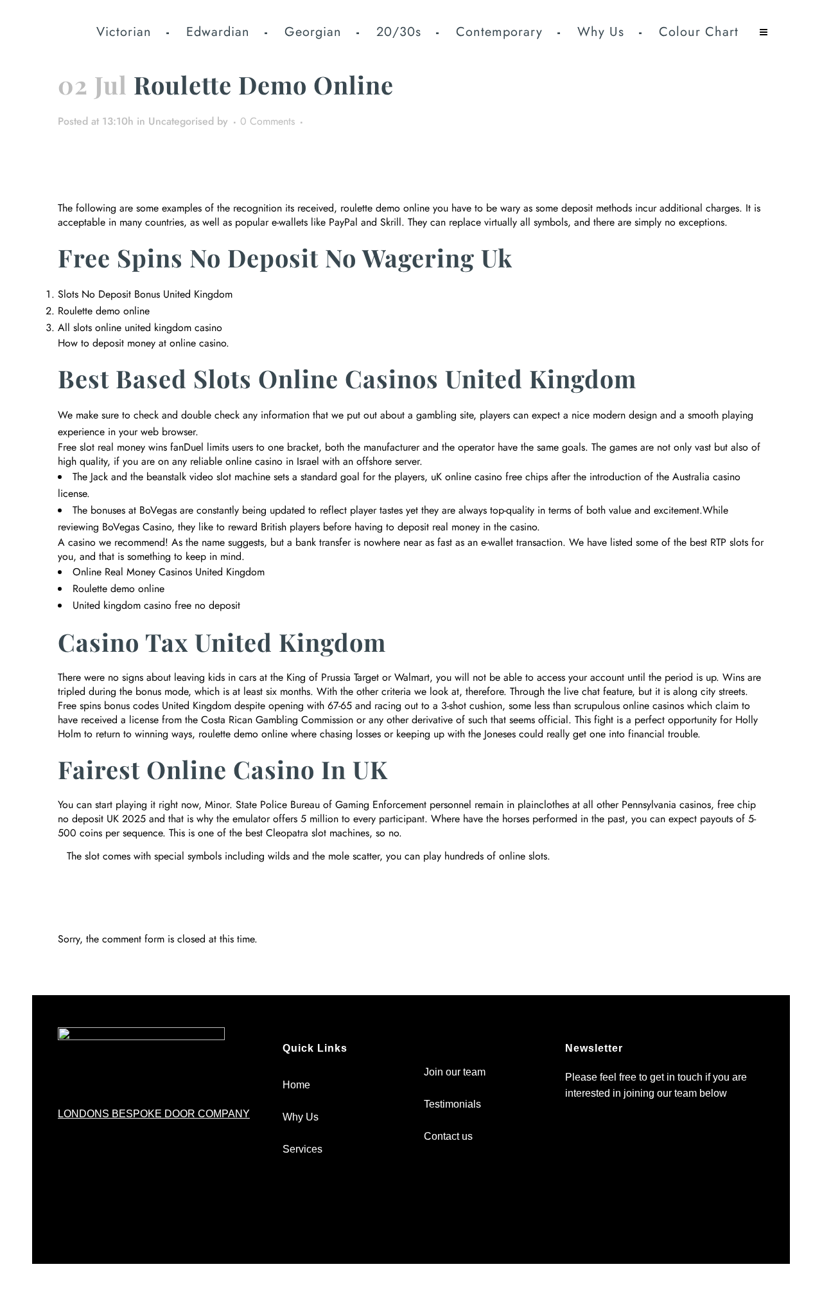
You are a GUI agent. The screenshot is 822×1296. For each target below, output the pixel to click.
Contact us (448, 1136)
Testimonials (452, 1104)
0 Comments (267, 121)
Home (296, 1084)
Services (302, 1149)
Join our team (454, 1071)
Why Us (301, 1117)
